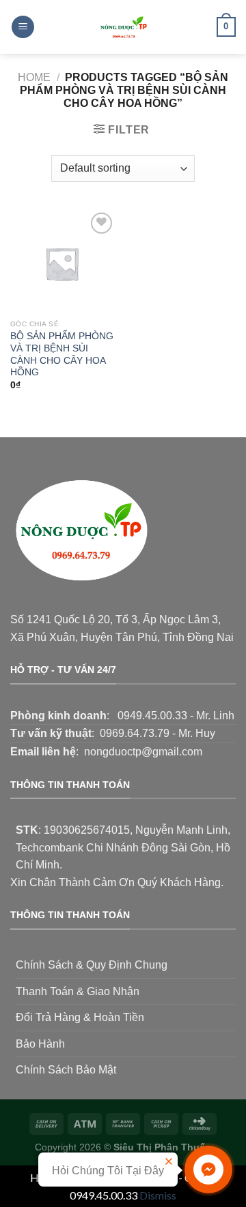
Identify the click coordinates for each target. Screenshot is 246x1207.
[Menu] (23, 27)
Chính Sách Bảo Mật (66, 1070)
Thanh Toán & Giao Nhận (77, 991)
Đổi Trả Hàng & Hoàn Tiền (80, 1017)
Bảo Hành (40, 1044)
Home (34, 77)
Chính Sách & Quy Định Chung (91, 965)
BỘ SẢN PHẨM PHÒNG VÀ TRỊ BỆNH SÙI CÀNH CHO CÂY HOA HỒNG (61, 354)
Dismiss (157, 1195)
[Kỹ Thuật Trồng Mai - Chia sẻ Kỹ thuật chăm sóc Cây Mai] (123, 27)
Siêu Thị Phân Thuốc (162, 1147)
